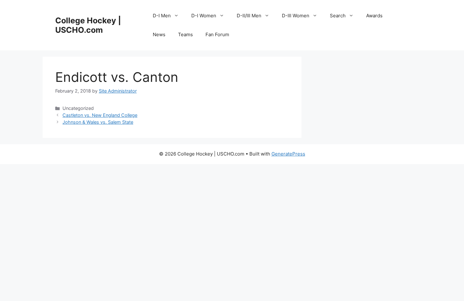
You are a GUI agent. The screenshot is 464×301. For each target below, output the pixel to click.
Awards (374, 16)
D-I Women (203, 16)
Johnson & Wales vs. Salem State (97, 122)
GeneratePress (288, 154)
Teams (185, 34)
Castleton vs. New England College (99, 115)
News (159, 34)
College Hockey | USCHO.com (88, 25)
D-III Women (295, 16)
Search (338, 16)
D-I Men (162, 16)
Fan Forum (217, 34)
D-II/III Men (249, 16)
